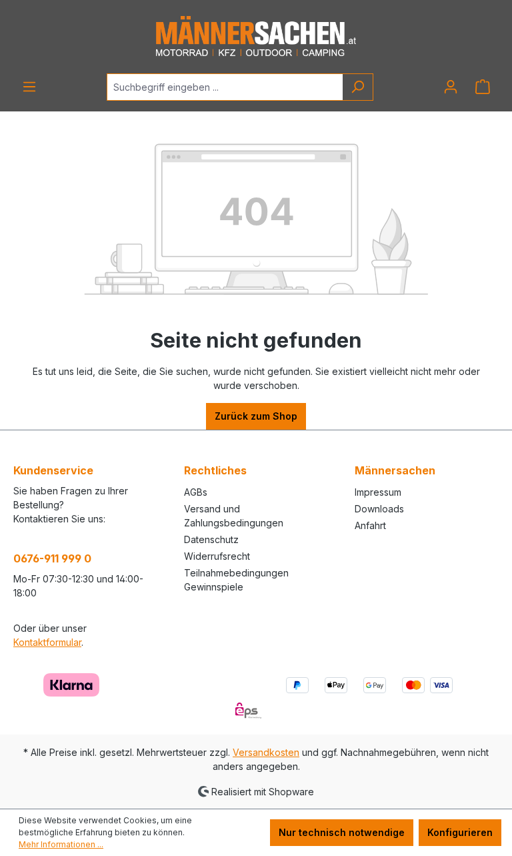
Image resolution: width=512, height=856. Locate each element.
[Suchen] (357, 87)
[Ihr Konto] (451, 86)
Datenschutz (211, 539)
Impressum (378, 492)
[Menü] (29, 86)
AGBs (195, 492)
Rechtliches (215, 470)
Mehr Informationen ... (61, 844)
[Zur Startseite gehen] (256, 36)
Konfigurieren (460, 832)
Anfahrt (370, 525)
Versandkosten (266, 752)
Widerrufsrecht (217, 556)
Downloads (379, 508)
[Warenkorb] (483, 86)
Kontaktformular (47, 642)
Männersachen (395, 470)
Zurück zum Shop (256, 416)
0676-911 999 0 (52, 558)
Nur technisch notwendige (342, 832)
